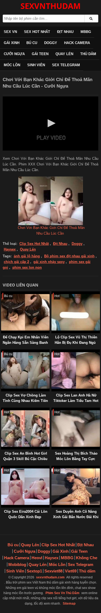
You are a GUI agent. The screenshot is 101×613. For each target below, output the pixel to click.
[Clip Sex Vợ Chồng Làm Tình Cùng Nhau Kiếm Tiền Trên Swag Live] (2, 352)
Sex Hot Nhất (37, 32)
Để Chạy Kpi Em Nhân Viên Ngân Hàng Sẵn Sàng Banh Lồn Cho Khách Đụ (25, 342)
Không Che (86, 557)
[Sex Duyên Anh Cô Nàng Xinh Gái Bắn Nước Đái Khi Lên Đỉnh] (52, 468)
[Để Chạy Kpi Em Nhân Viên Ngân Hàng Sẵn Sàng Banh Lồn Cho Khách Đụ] (2, 294)
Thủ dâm (88, 54)
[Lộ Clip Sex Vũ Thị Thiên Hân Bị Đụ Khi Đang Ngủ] (52, 294)
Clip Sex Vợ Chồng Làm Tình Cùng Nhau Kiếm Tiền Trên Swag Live (25, 400)
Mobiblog (17, 564)
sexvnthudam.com (50, 577)
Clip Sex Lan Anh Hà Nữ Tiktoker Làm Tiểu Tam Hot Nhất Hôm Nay (75, 400)
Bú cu (31, 43)
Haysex (10, 249)
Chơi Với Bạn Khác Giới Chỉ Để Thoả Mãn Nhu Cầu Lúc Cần (51, 230)
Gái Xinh (11, 43)
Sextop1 (34, 571)
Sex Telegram (66, 65)
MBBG (86, 32)
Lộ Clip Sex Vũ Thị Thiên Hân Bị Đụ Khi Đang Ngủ (76, 340)
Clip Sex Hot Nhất (34, 244)
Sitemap (69, 603)
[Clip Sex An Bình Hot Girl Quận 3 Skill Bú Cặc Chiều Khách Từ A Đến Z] (2, 410)
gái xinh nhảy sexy (49, 262)
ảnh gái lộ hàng (27, 256)
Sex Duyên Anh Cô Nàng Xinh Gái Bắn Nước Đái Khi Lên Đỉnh (76, 516)
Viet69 (70, 571)
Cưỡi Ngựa (14, 54)
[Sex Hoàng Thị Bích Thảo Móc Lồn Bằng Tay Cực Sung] (52, 410)
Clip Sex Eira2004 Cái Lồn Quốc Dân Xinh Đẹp (25, 514)
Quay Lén (64, 54)
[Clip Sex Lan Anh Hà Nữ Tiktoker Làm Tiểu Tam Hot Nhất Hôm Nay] (52, 352)
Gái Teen (40, 54)
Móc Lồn (12, 65)
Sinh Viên (36, 65)
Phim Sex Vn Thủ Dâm (62, 593)
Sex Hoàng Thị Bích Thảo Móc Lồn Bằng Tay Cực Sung (76, 458)
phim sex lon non (27, 267)
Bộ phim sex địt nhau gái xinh (69, 256)
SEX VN (10, 32)
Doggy (50, 43)
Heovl (37, 557)
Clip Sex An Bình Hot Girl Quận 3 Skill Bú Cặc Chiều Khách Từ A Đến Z (25, 458)
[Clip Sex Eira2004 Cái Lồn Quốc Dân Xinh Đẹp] (2, 468)
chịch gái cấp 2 (16, 262)
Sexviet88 (53, 571)
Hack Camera (77, 43)
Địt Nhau (65, 32)
